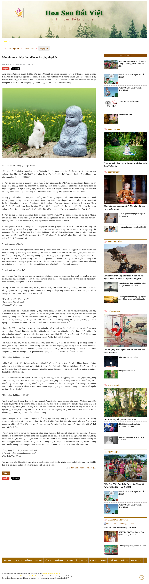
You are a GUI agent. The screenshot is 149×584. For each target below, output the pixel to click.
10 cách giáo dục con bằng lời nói (132, 227)
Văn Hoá (38, 560)
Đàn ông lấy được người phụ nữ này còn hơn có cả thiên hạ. (125, 351)
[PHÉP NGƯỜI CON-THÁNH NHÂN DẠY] (111, 95)
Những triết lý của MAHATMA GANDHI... (131, 438)
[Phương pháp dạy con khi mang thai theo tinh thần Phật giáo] (125, 146)
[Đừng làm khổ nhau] (111, 374)
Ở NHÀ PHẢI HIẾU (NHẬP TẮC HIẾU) (131, 76)
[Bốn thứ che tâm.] (111, 119)
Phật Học (28, 560)
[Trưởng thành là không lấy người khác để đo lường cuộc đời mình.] (111, 299)
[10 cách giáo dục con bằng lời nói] (111, 229)
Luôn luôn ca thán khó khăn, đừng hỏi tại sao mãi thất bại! (132, 284)
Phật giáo (43, 48)
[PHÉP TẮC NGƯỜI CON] (111, 103)
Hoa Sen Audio (136, 560)
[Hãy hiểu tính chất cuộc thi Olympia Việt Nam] (111, 427)
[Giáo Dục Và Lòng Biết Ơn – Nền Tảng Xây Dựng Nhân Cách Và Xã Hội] (111, 65)
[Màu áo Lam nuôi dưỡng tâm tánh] (119, 524)
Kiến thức (114, 385)
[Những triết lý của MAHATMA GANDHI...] (111, 440)
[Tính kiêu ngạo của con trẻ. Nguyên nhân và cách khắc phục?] (125, 189)
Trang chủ (14, 48)
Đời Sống (48, 560)
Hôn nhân (114, 311)
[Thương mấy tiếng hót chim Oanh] (111, 550)
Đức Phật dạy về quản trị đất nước (120, 419)
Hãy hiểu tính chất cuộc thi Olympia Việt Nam (129, 425)
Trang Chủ (7, 560)
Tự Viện (93, 560)
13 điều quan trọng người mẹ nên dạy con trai (131, 214)
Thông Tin (18, 560)
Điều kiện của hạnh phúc (128, 357)
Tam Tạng (102, 560)
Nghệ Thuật (113, 560)
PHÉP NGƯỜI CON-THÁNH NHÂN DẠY (130, 89)
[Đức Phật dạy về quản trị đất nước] (125, 402)
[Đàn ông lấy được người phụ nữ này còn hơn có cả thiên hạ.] (125, 330)
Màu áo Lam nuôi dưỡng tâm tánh (120, 527)
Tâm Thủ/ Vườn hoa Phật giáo (83, 468)
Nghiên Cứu (59, 560)
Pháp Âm (84, 560)
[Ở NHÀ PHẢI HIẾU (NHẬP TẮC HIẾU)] (111, 82)
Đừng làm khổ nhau (126, 370)
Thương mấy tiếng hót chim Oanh (132, 545)
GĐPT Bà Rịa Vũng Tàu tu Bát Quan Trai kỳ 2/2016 (131, 533)
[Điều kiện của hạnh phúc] (111, 365)
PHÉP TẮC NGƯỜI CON (128, 101)
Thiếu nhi (114, 172)
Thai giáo (114, 129)
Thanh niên (115, 242)
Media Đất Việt (72, 560)
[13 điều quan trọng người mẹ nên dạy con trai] (111, 218)
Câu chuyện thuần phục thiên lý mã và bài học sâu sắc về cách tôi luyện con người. (123, 277)
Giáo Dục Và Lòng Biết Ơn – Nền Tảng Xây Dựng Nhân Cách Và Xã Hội (132, 63)
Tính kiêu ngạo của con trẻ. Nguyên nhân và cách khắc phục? (125, 207)
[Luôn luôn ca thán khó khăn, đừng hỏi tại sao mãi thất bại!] (111, 287)
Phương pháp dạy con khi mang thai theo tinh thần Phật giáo (125, 164)
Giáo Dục (29, 48)
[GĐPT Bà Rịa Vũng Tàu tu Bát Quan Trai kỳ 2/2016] (111, 536)
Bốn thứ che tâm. (125, 114)
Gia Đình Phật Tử (118, 520)
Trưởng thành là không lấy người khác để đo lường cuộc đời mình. (132, 297)
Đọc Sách (6, 566)
